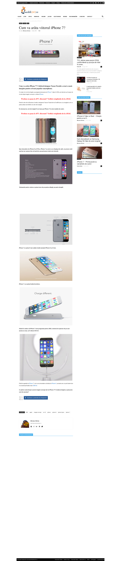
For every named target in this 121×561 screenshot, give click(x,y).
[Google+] (93, 3)
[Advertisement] (74, 10)
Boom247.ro (83, 559)
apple (31, 412)
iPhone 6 (54, 383)
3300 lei (35, 385)
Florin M (79, 66)
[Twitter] (42, 427)
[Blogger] (31, 427)
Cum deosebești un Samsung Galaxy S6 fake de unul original (88, 140)
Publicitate (41, 3)
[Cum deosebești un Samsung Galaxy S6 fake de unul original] (89, 130)
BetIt (88, 559)
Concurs (82, 16)
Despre (53, 3)
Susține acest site (34, 3)
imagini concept (37, 412)
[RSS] (101, 3)
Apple (30, 16)
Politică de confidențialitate (67, 3)
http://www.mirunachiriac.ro (35, 423)
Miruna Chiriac (26, 30)
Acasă (19, 16)
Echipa (58, 3)
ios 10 (44, 412)
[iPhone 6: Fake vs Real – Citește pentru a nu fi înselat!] (89, 107)
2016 (27, 412)
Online (43, 16)
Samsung (79, 136)
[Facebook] (91, 3)
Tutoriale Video (74, 559)
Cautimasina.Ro (100, 559)
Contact (89, 16)
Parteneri (48, 3)
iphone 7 (68, 412)
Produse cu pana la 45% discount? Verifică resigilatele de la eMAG (46, 99)
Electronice (57, 16)
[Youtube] (103, 3)
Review (65, 16)
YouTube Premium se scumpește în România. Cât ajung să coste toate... (93, 79)
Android (36, 16)
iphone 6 (54, 412)
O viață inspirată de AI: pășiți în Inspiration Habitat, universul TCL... (94, 88)
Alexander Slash (58, 559)
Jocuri (49, 16)
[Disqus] (46, 491)
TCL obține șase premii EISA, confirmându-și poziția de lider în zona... (88, 62)
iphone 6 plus (61, 412)
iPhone (24, 23)
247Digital (93, 559)
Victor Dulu (79, 166)
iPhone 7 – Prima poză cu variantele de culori (87, 163)
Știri (25, 16)
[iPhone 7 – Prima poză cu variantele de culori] (89, 153)
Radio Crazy (66, 559)
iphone (49, 412)
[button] (102, 16)
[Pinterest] (98, 3)
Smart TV (79, 57)
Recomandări (73, 16)
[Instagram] (96, 3)
